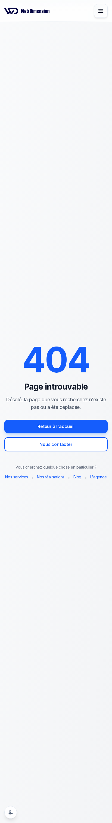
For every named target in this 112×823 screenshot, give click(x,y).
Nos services (16, 477)
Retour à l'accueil (56, 426)
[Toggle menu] (101, 11)
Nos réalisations (50, 477)
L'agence (98, 477)
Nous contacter (56, 444)
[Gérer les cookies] (10, 812)
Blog (77, 477)
